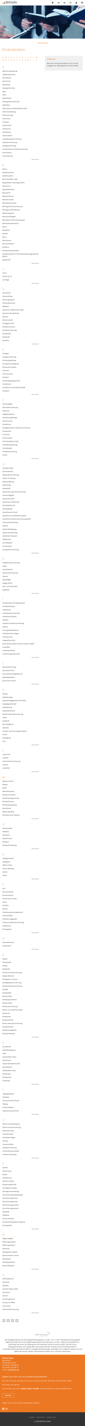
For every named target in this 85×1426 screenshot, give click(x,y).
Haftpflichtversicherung (11, 563)
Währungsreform (8, 1245)
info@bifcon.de (13, 1370)
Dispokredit (6, 334)
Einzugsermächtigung (10, 364)
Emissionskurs (7, 374)
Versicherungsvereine (10, 1208)
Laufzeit (5, 758)
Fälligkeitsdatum (8, 414)
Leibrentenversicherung (11, 761)
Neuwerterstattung (9, 845)
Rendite (5, 989)
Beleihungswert (8, 213)
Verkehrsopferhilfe (9, 1184)
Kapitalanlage (7, 697)
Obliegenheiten (8, 858)
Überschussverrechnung (11, 1127)
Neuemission (7, 838)
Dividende (6, 337)
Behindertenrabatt (9, 203)
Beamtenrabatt (8, 200)
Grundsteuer (7, 546)
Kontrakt (5, 728)
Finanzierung (7, 421)
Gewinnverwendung (9, 533)
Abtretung (6, 85)
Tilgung (5, 1104)
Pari (3, 888)
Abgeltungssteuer (9, 74)
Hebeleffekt (6, 580)
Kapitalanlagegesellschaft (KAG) (14, 700)
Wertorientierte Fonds (10, 1255)
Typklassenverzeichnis (10, 1111)
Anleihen (5, 122)
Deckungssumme (8, 303)
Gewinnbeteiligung (9, 529)
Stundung (6, 1081)
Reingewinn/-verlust (9, 979)
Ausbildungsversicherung (11, 139)
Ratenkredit (6, 962)
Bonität (5, 233)
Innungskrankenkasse (10, 630)
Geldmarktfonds (8, 482)
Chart (4, 273)
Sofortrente (6, 1060)
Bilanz (4, 227)
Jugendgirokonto (8, 677)
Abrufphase (6, 78)
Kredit (4, 734)
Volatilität (5, 1212)
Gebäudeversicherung (10, 475)
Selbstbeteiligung (8, 1050)
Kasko (4, 717)
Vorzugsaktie (7, 1225)
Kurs (4, 741)
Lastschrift (6, 754)
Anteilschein (7, 125)
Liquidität (6, 768)
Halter (4, 566)
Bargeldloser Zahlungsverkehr (13, 183)
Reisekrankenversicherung (12, 986)
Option (5, 872)
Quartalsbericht (8, 942)
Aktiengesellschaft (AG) (10, 102)
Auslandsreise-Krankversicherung (15, 149)
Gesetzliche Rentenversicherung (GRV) (16, 519)
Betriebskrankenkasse (10, 223)
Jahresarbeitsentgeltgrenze (12, 674)
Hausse (5, 576)
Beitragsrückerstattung (10, 210)
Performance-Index (9, 899)
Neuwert (5, 842)
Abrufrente (6, 81)
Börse (4, 237)
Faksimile (5, 411)
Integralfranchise (8, 640)
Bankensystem (7, 176)
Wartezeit (6, 1249)
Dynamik (5, 340)
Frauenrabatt (7, 438)
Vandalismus (7, 1178)
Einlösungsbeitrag (9, 360)
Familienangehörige (9, 417)
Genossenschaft (8, 499)
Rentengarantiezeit (9, 1000)
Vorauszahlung (8, 1218)
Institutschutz (7, 637)
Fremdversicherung (9, 451)
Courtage (5, 280)
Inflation (5, 620)
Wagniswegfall (7, 1238)
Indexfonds (6, 610)
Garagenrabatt (7, 468)
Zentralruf (6, 1292)
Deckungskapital (8, 300)
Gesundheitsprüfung (10, 522)
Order (4, 875)
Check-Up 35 (7, 276)
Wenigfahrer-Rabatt (9, 1252)
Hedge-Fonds (7, 583)
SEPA (4, 1053)
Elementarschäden (9, 367)
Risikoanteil (6, 1016)
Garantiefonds (7, 471)
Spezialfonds (7, 1067)
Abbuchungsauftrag (9, 71)
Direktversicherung (9, 330)
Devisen (5, 317)
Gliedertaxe (6, 539)
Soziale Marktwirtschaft (11, 1064)
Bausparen (6, 193)
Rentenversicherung (9, 1006)
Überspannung (8, 1131)
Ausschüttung (7, 156)
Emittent (5, 377)
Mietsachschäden (8, 795)
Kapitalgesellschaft (9, 704)
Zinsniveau (6, 1306)
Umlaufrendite (7, 1134)
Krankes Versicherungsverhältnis (14, 731)
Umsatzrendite (7, 1144)
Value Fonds (6, 1171)
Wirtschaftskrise (8, 1266)
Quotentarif (6, 946)
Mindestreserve (8, 801)
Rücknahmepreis (8, 1033)
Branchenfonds (8, 244)
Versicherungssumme (10, 1205)
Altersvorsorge (7, 115)
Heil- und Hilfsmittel (9, 586)
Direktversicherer (8, 327)
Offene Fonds (7, 865)
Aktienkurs (6, 105)
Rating (4, 966)
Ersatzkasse (6, 384)
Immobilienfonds (8, 606)
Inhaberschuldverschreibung (13, 623)
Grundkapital (7, 543)
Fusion (4, 455)
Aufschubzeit (7, 135)
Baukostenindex (8, 189)
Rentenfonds (7, 996)
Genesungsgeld (8, 495)
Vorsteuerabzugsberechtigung (13, 1222)
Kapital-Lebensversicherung (12, 714)
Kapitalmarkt (7, 707)
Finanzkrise (6, 424)
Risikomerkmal (7, 1020)
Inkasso (5, 627)
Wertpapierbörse (8, 1262)
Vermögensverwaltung (10, 1191)
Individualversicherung (11, 613)
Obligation (6, 862)
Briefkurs (5, 247)
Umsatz (5, 1141)
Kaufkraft (5, 721)
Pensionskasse (7, 895)
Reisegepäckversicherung (11, 983)
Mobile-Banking (8, 812)
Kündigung (6, 738)
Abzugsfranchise (8, 88)
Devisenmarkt (7, 320)
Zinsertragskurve (8, 1299)
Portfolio (5, 905)
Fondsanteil (6, 431)
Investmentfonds (8, 650)
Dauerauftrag (7, 296)
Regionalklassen (8, 976)
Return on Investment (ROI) (12, 1010)
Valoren (5, 1168)
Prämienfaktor (7, 916)
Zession (5, 1296)
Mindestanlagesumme (10, 798)
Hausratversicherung (10, 573)
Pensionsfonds (7, 892)
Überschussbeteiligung (11, 1124)
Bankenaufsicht (8, 172)
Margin (5, 784)
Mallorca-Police (8, 781)
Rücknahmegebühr (9, 1030)
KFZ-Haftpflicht (7, 724)
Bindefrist (6, 230)
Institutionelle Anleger (10, 633)
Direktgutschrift (8, 323)
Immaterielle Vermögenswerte (13, 603)
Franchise (6, 434)
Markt (4, 788)
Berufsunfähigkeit (9, 217)
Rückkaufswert (7, 1027)
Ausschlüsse (7, 152)
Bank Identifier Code (9, 179)
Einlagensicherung (9, 357)
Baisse (4, 169)
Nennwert (6, 835)
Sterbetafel (6, 1074)
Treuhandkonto (8, 1107)
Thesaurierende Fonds (10, 1100)
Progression (6, 926)
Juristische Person (9, 681)
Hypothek (5, 590)
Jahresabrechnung (9, 667)
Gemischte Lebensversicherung (14, 492)
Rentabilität (6, 993)
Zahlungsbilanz (8, 1279)
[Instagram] (6, 1409)
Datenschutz (51, 1417)
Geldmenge (6, 485)
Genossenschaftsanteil (10, 502)
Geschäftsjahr (7, 509)
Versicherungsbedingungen (12, 1195)
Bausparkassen (8, 196)
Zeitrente (5, 1282)
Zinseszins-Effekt (8, 1302)
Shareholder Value (9, 1057)
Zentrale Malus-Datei (10, 1289)
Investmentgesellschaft (11, 654)
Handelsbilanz (7, 569)
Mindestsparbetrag (9, 805)
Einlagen (5, 353)
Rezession (6, 1013)
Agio (4, 91)
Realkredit (6, 969)
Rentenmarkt (7, 1003)
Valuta (4, 1174)
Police (4, 902)
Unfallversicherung (9, 1148)
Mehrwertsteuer (8, 791)
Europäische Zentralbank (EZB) (13, 387)
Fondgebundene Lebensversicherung (16, 428)
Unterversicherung (9, 1154)
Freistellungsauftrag (9, 445)
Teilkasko (5, 1097)
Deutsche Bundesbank (10, 313)
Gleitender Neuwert (9, 536)
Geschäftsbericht (8, 505)
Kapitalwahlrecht (8, 711)
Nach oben (35, 159)
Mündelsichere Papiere (11, 815)
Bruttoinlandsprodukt (10, 250)
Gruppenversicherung (10, 550)
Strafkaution (7, 1077)
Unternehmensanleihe (10, 1151)
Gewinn (5, 526)
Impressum (41, 1417)
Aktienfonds (6, 98)
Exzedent (5, 391)
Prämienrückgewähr (9, 919)
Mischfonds (6, 808)
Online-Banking (8, 868)
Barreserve (6, 186)
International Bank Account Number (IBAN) (18, 644)
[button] (3, 1320)
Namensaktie (7, 828)
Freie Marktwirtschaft (10, 441)
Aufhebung (6, 132)
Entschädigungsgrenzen (11, 381)
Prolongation (7, 929)
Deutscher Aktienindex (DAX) (13, 310)
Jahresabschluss (8, 670)
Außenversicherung (9, 142)
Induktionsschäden (9, 616)
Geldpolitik (6, 488)
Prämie (5, 909)
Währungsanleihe (9, 1242)
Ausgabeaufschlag (9, 146)
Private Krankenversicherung (13, 922)
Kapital (5, 694)
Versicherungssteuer (10, 1201)
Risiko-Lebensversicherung (12, 1023)
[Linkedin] (3, 1409)
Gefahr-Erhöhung (8, 478)
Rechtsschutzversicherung (12, 972)
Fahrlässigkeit (7, 404)
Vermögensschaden (9, 1188)
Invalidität (6, 647)
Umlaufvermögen (8, 1137)
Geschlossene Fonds (9, 512)
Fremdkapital (7, 448)
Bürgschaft (6, 260)
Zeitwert (5, 1285)
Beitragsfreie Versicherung (12, 206)
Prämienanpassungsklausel (12, 912)
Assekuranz (6, 129)
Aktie (4, 95)
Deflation (5, 306)
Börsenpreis (6, 240)
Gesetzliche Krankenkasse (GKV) (14, 516)
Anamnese (6, 119)
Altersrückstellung (9, 112)
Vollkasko (5, 1215)
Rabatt (4, 959)
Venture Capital (8, 1181)
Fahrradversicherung (10, 407)
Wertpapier (6, 1259)
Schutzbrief (6, 1047)
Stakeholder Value (9, 1070)
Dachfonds (6, 293)
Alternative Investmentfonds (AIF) (14, 108)
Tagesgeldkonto (8, 1094)
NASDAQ (5, 832)
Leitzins (5, 765)
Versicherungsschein (10, 1198)
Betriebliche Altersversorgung (13, 220)
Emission (5, 370)
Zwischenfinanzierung (10, 1309)
